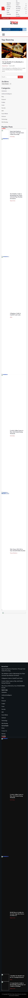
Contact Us (4, 730)
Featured (4, 99)
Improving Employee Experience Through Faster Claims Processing (9, 8)
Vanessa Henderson (13, 553)
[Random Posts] (23, 34)
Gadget (3, 102)
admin (11, 317)
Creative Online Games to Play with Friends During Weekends (16, 432)
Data (3, 96)
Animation (4, 91)
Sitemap (3, 733)
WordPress (17, 995)
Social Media (5, 113)
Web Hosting (5, 122)
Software (4, 116)
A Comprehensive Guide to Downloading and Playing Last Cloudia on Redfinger (18, 984)
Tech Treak (12, 994)
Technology (5, 59)
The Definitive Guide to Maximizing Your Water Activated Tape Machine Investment (18, 9)
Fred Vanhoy (12, 136)
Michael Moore (5, 65)
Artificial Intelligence (7, 93)
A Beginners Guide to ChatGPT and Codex (12, 678)
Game (3, 105)
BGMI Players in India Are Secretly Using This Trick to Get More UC (17, 914)
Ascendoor (24, 994)
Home (3, 728)
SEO (3, 110)
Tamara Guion (12, 200)
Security (4, 108)
